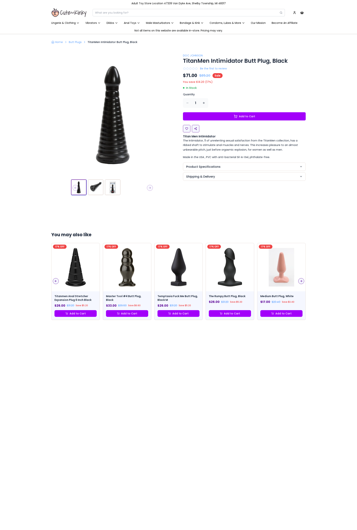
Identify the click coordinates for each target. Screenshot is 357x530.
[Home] (69, 12)
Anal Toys (130, 23)
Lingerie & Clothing (63, 23)
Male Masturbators (158, 23)
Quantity (189, 94)
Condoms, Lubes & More (225, 23)
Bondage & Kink (190, 23)
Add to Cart (247, 116)
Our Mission (258, 23)
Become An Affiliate (285, 23)
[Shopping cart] (302, 12)
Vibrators (91, 23)
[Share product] (195, 128)
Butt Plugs (75, 42)
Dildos (110, 23)
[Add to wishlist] (186, 128)
